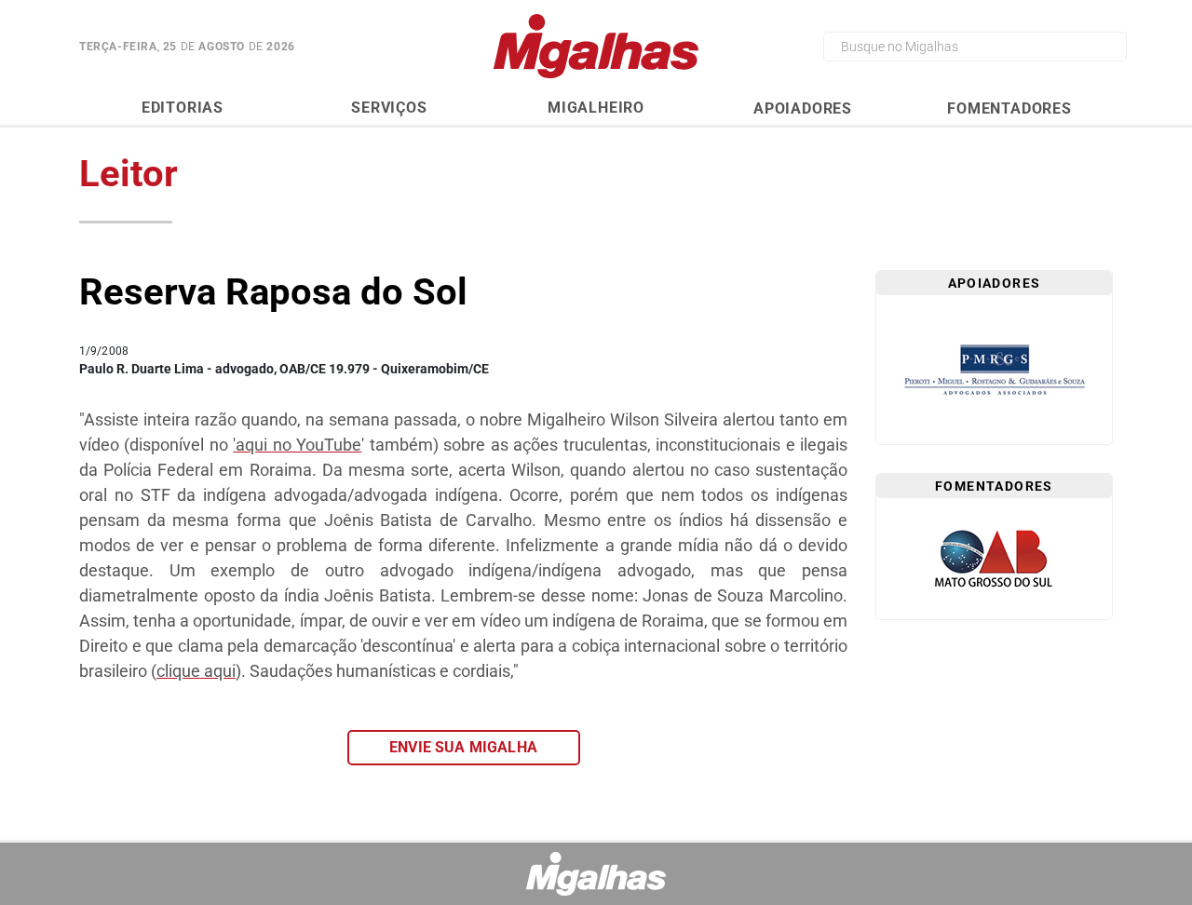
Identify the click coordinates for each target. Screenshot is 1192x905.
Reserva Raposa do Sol (273, 292)
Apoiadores (802, 108)
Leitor (128, 174)
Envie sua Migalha (463, 747)
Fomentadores (1009, 108)
